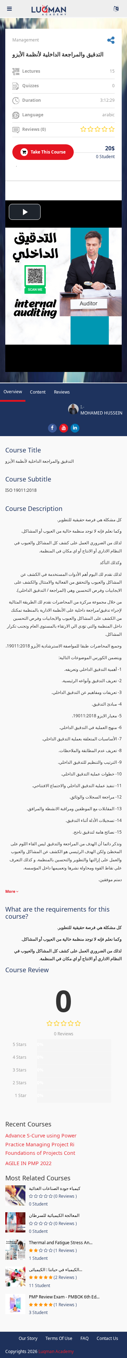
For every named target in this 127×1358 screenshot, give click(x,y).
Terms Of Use (59, 1338)
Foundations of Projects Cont (40, 1153)
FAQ (84, 1338)
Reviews (62, 392)
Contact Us (107, 1338)
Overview (13, 392)
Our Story (28, 1338)
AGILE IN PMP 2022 (28, 1163)
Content (38, 392)
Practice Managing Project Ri (39, 1144)
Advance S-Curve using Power (41, 1135)
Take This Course (48, 152)
